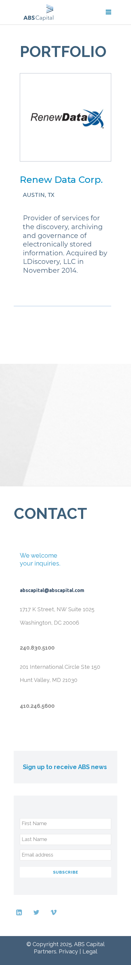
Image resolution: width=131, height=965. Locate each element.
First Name (34, 823)
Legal (90, 951)
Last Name (34, 839)
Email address (37, 855)
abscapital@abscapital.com (52, 590)
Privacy (68, 951)
